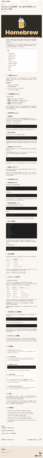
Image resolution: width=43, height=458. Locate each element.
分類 (25, 1)
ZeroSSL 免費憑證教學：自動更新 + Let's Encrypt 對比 (34, 439)
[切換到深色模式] (41, 1)
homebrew (5, 11)
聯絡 (9, 452)
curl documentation (11, 418)
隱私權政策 (2, 452)
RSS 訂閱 (6, 452)
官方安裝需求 (9, 120)
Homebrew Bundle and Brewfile (13, 413)
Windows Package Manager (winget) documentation (17, 420)
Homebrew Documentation (12, 412)
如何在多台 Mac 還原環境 (12, 63)
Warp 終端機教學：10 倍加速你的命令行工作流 (7, 427)
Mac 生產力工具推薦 (22, 272)
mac (2, 11)
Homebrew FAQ (10, 415)
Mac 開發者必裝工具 (14, 272)
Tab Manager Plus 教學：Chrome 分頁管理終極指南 (8, 433)
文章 (23, 1)
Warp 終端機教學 (30, 400)
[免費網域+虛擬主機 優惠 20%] (36, 456)
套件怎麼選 (10, 60)
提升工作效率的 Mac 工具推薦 (29, 218)
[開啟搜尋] (39, 1)
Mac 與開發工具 (3, 4)
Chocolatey (24, 339)
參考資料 (9, 70)
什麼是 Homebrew (11, 53)
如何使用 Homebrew (11, 58)
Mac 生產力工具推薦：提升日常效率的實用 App (7, 430)
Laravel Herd (17, 402)
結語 (9, 68)
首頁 (21, 1)
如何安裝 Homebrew (11, 56)
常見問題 (9, 66)
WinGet (20, 339)
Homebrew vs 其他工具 (12, 61)
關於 (27, 1)
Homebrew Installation (12, 410)
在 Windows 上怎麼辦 (12, 65)
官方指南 (24, 299)
